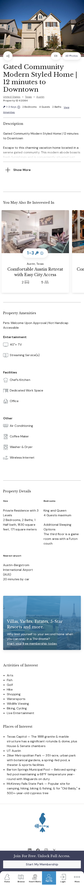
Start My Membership (42, 864)
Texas (28, 97)
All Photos (71, 55)
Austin (40, 97)
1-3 (13, 107)
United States (12, 97)
